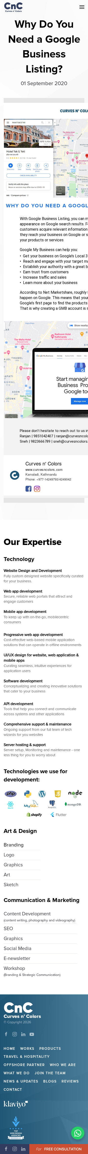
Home (9, 1049)
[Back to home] (13, 7)
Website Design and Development (33, 570)
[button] (81, 6)
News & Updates (21, 1081)
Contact (13, 1090)
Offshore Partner (24, 1065)
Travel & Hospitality (27, 1057)
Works (27, 1049)
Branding (13, 845)
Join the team (50, 1073)
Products (50, 1049)
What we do (17, 1073)
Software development (23, 681)
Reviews (70, 1081)
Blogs (50, 1081)
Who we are (63, 1065)
